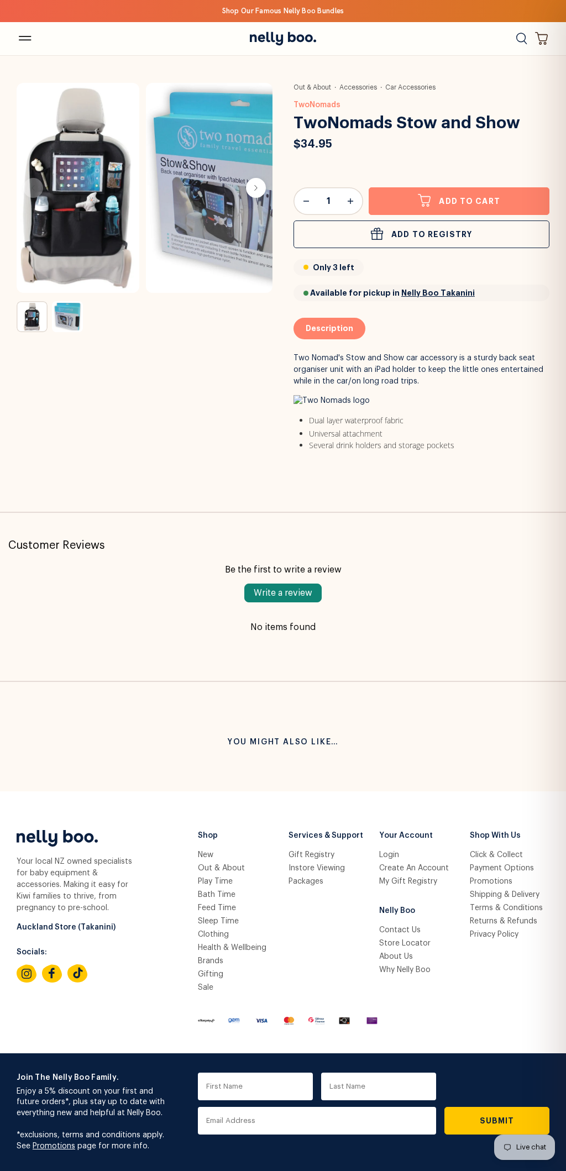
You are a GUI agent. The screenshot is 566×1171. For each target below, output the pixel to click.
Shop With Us (495, 835)
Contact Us (400, 930)
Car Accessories (410, 87)
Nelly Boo (397, 911)
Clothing (213, 934)
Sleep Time (218, 921)
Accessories (358, 87)
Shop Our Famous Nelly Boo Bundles (283, 10)
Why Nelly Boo (405, 970)
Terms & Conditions (506, 908)
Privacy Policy (494, 934)
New (205, 855)
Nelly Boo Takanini (438, 293)
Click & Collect (496, 855)
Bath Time (216, 895)
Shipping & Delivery (504, 895)
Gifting (210, 974)
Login (389, 855)
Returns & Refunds (503, 921)
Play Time (215, 881)
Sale (205, 987)
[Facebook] (52, 974)
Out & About (312, 87)
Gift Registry (311, 855)
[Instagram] (26, 974)
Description (329, 328)
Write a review (283, 593)
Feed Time (217, 908)
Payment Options (502, 868)
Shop (208, 835)
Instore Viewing (317, 868)
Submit (497, 1121)
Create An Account (414, 868)
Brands (210, 961)
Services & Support (326, 835)
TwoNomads (317, 105)
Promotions (491, 881)
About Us (396, 956)
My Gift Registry (408, 881)
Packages (306, 881)
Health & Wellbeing (232, 948)
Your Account (406, 835)
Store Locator (405, 943)
